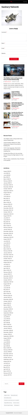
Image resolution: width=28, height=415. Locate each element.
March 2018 (6, 347)
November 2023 (7, 233)
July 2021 (6, 285)
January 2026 (7, 183)
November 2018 (7, 332)
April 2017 (6, 369)
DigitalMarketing (8, 402)
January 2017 (7, 375)
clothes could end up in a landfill (11, 400)
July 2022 (6, 264)
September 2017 (7, 359)
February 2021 (7, 295)
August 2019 (7, 315)
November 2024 (7, 210)
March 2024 (7, 225)
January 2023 (7, 252)
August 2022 (7, 262)
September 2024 (8, 214)
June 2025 (6, 196)
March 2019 (6, 324)
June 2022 (6, 266)
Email (3, 48)
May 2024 (6, 221)
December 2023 (7, 231)
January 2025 (7, 206)
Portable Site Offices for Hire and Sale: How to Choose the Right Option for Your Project (17, 114)
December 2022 (7, 254)
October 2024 (7, 212)
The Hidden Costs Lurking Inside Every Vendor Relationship (13, 78)
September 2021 (7, 282)
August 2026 (7, 171)
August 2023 (7, 239)
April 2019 (6, 322)
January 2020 (7, 307)
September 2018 (7, 336)
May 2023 (6, 245)
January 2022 (7, 274)
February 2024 (7, 227)
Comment (4, 32)
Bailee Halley (8, 81)
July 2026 (6, 173)
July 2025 (6, 194)
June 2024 (6, 219)
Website (3, 53)
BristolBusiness (7, 397)
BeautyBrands (14, 395)
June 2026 (6, 175)
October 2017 (7, 357)
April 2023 (6, 247)
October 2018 (7, 334)
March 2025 (6, 202)
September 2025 (8, 190)
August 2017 (6, 361)
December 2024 (7, 208)
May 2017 (6, 367)
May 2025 (6, 198)
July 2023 (6, 241)
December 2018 (7, 330)
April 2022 (6, 268)
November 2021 (7, 278)
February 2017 (7, 373)
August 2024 (7, 216)
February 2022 (7, 272)
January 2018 (7, 351)
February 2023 (7, 250)
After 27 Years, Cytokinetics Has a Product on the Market (16, 123)
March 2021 (6, 293)
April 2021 (6, 291)
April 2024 (6, 223)
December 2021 (7, 276)
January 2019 (7, 328)
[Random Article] (24, 1)
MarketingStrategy (8, 405)
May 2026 (6, 177)
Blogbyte (20, 412)
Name (3, 43)
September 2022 (8, 260)
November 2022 (7, 256)
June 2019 (6, 318)
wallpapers (16, 405)
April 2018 (6, 346)
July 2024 (6, 218)
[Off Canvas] (2, 1)
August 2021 (7, 283)
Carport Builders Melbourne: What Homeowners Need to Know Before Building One (16, 94)
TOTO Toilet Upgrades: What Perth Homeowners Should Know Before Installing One (17, 104)
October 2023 (7, 235)
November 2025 (7, 186)
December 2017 (7, 353)
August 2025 (7, 192)
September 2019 (7, 313)
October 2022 (7, 258)
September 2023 (8, 237)
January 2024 (7, 229)
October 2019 (7, 311)
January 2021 (7, 297)
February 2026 (7, 181)
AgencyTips (7, 395)
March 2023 (6, 249)
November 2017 (7, 355)
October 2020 (7, 301)
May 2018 (6, 344)
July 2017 (6, 363)
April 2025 (6, 200)
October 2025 (7, 188)
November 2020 (7, 299)
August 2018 (7, 338)
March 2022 (6, 270)
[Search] (26, 1)
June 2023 (6, 243)
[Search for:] (10, 384)
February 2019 (7, 326)
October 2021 (7, 280)
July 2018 (6, 340)
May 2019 (6, 320)
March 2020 (6, 305)
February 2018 (7, 349)
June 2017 (6, 365)
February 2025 (7, 204)
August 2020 (7, 303)
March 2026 (6, 179)
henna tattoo (16, 402)
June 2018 (6, 342)
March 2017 (6, 371)
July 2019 (6, 316)
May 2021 (6, 289)
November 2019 (7, 309)
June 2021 (6, 287)
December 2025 (7, 185)
